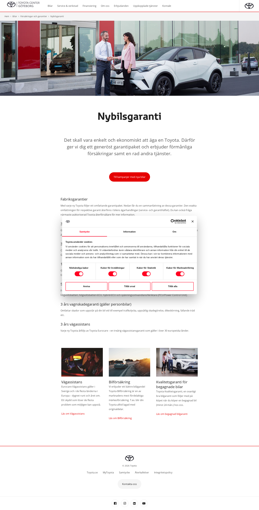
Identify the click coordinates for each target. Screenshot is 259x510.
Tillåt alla (172, 286)
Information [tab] (129, 231)
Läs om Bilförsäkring (120, 418)
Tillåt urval (129, 286)
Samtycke (124, 472)
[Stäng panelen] (193, 221)
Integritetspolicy (163, 472)
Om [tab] (174, 231)
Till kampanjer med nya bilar (130, 177)
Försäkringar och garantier (33, 16)
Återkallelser (142, 472)
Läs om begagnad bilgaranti (172, 414)
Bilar (14, 16)
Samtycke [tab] (84, 231)
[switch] (112, 274)
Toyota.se (92, 472)
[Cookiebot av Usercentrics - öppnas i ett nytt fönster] (173, 221)
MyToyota (108, 472)
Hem (6, 16)
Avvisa (86, 286)
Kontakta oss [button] (129, 484)
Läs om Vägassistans (73, 413)
